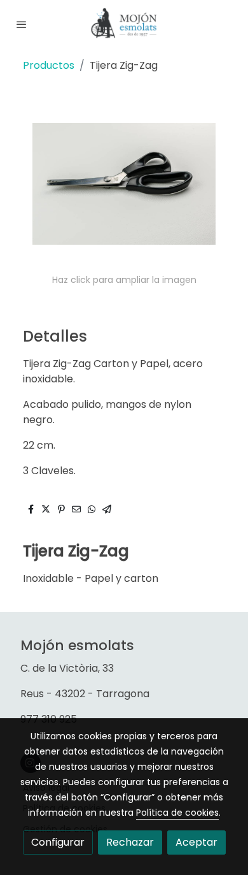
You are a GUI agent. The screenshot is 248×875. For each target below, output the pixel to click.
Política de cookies (177, 812)
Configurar (58, 842)
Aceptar (196, 842)
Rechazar (130, 842)
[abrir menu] (21, 24)
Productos (48, 65)
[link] (124, 23)
